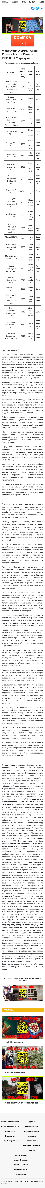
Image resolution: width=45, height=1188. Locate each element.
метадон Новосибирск (10, 1126)
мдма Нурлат (21, 1174)
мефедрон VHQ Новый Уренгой (31, 1148)
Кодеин (15, 2)
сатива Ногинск (21, 1155)
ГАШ (24, 2)
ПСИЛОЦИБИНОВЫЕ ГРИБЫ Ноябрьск (21, 1167)
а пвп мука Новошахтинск (31, 1138)
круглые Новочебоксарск (31, 1124)
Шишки (32, 2)
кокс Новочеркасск (31, 1131)
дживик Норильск (21, 1160)
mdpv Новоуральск (10, 1141)
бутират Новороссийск (10, 1121)
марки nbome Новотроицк (10, 1133)
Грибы (5, 2)
